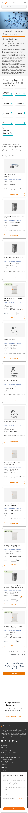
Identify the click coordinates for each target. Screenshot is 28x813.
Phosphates (19, 113)
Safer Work (4, 764)
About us (3, 770)
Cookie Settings (14, 805)
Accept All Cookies (14, 808)
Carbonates (6, 103)
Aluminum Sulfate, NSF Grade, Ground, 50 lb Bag (12, 463)
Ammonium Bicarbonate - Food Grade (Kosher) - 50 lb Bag (12, 546)
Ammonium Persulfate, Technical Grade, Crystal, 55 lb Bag (13, 627)
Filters (8, 151)
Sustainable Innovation (7, 755)
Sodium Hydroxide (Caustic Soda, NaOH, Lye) (7, 131)
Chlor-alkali (19, 103)
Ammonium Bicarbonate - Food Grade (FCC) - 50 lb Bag (12, 504)
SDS (5, 179)
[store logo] (11, 3)
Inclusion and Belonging (7, 759)
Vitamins (18, 123)
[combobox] (14, 7)
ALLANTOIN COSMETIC (10, 421)
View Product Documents (14, 179)
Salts (4, 123)
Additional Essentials (6, 93)
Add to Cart (14, 317)
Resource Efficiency (6, 750)
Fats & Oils (6, 113)
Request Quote (14, 194)
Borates (18, 94)
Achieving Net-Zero (6, 747)
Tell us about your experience (14, 716)
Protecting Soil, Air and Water (8, 752)
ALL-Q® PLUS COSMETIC (10, 339)
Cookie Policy (21, 798)
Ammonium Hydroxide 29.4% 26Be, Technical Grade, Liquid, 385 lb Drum (14, 586)
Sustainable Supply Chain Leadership (10, 757)
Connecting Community (7, 762)
